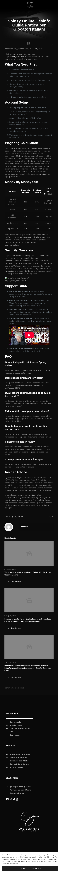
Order (12, 732)
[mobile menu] (54, 4)
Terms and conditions (20, 790)
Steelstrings (16, 725)
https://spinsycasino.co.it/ (15, 56)
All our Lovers (16, 767)
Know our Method (18, 757)
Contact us (15, 735)
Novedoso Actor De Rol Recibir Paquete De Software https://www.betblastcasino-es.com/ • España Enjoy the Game (27, 668)
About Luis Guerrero (20, 754)
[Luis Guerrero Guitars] (30, 4)
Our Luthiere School (19, 764)
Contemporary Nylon (20, 728)
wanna (21, 49)
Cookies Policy (17, 793)
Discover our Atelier (19, 761)
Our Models (15, 722)
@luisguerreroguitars (20, 787)
